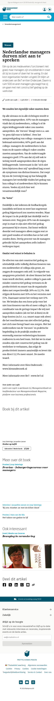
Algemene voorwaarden (37, 665)
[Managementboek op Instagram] (33, 682)
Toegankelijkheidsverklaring (14, 672)
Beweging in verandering (19, 536)
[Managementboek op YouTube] (27, 682)
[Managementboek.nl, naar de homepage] (10, 11)
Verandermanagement (13, 24)
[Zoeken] (48, 17)
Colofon (9, 669)
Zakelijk (7, 615)
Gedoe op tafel (10, 444)
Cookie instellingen (38, 669)
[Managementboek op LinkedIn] (21, 682)
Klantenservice (10, 609)
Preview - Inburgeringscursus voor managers (25, 469)
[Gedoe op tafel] (11, 425)
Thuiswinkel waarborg (16, 665)
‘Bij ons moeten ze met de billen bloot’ (21, 508)
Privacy (17, 669)
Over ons (47, 672)
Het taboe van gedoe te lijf (15, 517)
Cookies (25, 669)
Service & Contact (35, 672)
